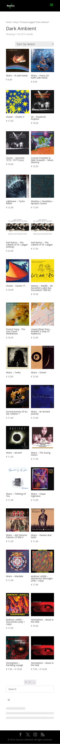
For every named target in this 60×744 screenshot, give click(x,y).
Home (9, 22)
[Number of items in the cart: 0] (8, 700)
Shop (15, 22)
